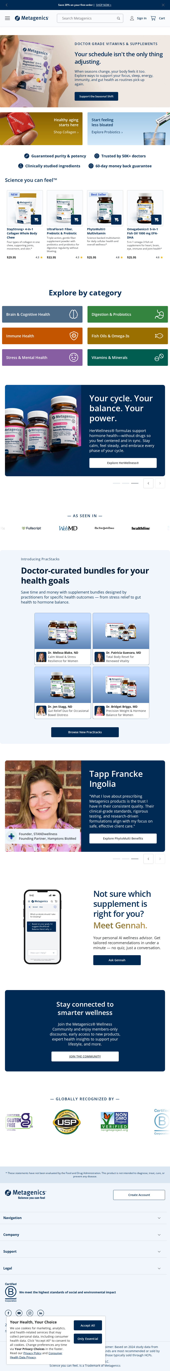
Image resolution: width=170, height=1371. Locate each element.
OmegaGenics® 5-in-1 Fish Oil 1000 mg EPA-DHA (142, 233)
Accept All (88, 1325)
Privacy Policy (32, 1353)
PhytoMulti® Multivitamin (96, 231)
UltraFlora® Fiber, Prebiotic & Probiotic (62, 231)
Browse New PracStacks (85, 732)
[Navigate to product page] (65, 208)
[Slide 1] (116, 483)
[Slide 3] (134, 483)
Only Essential (88, 1339)
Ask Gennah (117, 960)
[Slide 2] (125, 483)
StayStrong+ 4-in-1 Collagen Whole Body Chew (22, 233)
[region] (56, 1340)
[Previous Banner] (148, 483)
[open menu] (7, 18)
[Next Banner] (160, 483)
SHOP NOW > (103, 5)
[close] (163, 5)
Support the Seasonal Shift (96, 96)
